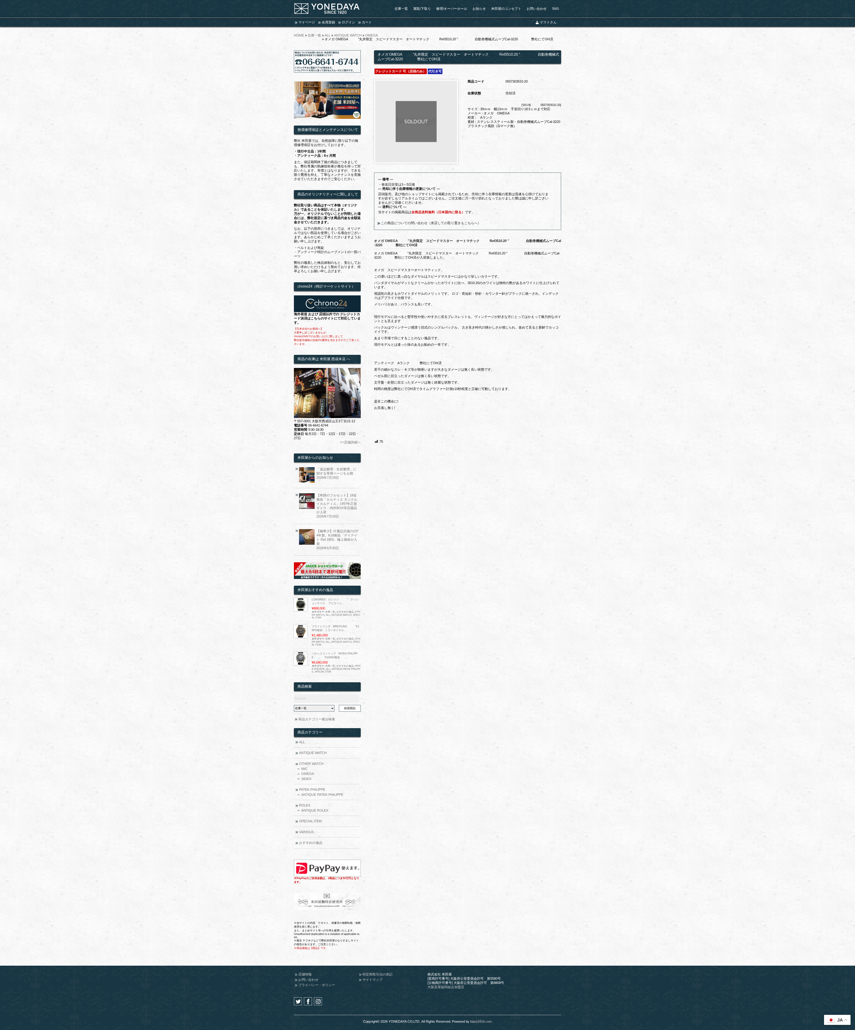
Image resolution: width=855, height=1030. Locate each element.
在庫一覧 (314, 35)
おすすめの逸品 (345, 611)
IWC (304, 769)
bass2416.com (481, 1021)
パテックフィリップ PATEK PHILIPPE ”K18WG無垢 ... (335, 655)
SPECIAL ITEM (323, 671)
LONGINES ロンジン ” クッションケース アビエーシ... (335, 601)
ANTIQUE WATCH (348, 35)
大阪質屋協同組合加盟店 (446, 987)
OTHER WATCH (311, 764)
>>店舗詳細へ (350, 442)
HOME (299, 35)
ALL (327, 35)
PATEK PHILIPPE (312, 789)
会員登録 (328, 22)
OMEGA (371, 35)
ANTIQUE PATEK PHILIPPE (322, 794)
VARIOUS (306, 832)
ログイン (348, 22)
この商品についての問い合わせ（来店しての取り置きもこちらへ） (430, 223)
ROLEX (304, 805)
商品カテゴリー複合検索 (316, 719)
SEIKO (306, 779)
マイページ (306, 22)
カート (367, 22)
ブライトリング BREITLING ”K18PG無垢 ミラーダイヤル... (335, 628)
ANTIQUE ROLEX (314, 810)
